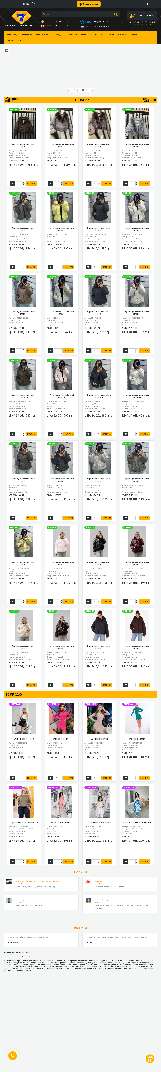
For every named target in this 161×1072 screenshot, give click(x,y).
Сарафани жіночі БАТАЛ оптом (137, 776)
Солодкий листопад (102, 835)
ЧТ (142, 22)
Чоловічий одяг (13, 35)
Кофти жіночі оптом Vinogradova (24, 776)
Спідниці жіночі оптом (24, 692)
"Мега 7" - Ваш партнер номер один (107, 854)
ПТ (146, 22)
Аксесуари (121, 35)
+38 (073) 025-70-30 (62, 22)
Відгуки (80, 882)
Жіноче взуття (86, 35)
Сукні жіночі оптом (61, 692)
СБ (150, 22)
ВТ (134, 22)
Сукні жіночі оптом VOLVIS (61, 776)
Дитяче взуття (100, 35)
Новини (80, 826)
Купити (30, 137)
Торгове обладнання (15, 41)
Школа (111, 35)
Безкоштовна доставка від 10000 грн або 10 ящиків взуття (38, 835)
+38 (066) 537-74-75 (62, 26)
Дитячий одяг (56, 35)
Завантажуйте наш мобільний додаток (30, 854)
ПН (130, 22)
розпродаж (14, 648)
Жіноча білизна (42, 35)
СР (138, 22)
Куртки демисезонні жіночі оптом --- (24, 99)
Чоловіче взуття (71, 35)
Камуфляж (133, 35)
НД (153, 22)
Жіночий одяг (27, 35)
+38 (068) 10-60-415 (101, 22)
